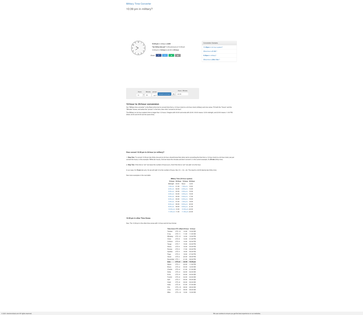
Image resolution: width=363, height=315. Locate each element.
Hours (140, 92)
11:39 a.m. (171, 212)
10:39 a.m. (171, 209)
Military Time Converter (138, 3)
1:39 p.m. (185, 186)
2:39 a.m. (171, 189)
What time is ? (210, 51)
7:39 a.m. (171, 201)
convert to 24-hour (164, 94)
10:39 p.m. (185, 209)
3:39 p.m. (185, 191)
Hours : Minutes (182, 91)
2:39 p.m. (185, 189)
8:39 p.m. (185, 204)
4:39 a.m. (171, 194)
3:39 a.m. (171, 191)
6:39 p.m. (185, 199)
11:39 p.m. (185, 212)
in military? (209, 55)
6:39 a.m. (171, 199)
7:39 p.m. (185, 201)
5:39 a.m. (171, 196)
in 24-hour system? (213, 47)
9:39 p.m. (185, 206)
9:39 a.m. (171, 206)
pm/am (155, 92)
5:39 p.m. (185, 196)
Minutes (148, 92)
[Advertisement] (162, 25)
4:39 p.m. (185, 194)
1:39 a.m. (171, 186)
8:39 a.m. (171, 204)
